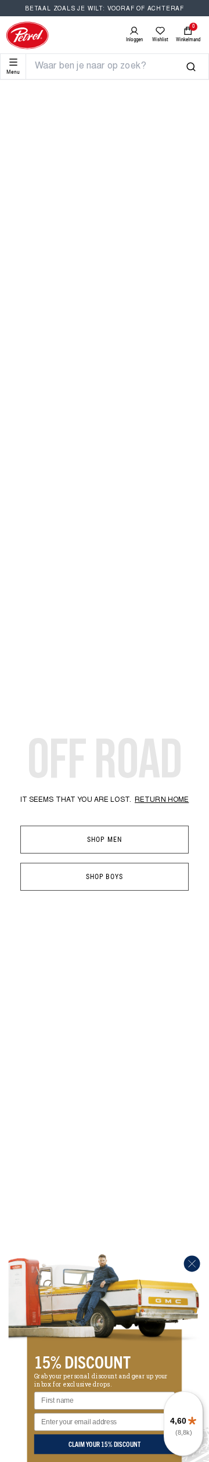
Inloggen (134, 39)
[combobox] (110, 66)
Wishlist (160, 39)
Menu (13, 72)
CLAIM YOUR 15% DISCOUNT (104, 1443)
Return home (162, 800)
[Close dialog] (191, 1263)
